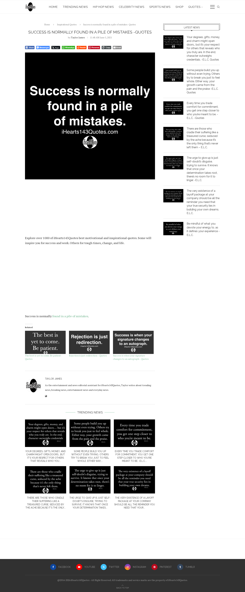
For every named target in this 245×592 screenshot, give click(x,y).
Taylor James (78, 37)
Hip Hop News (103, 7)
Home (53, 7)
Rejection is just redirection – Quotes (88, 355)
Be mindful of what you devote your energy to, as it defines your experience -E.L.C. (203, 229)
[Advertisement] (90, 209)
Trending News (75, 7)
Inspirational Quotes (67, 24)
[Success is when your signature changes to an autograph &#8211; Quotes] (133, 342)
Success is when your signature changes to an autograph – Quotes (131, 357)
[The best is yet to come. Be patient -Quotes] (45, 342)
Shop (179, 7)
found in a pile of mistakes (70, 316)
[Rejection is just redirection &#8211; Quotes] (89, 342)
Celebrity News (131, 7)
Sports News (159, 7)
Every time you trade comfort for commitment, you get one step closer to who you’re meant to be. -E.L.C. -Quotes (203, 111)
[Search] (218, 7)
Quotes (194, 7)
